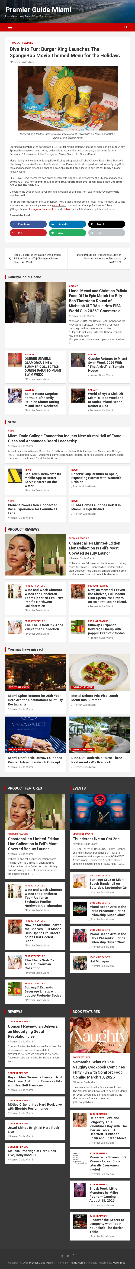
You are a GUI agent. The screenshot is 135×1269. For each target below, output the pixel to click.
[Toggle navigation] (10, 27)
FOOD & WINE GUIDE (19, 749)
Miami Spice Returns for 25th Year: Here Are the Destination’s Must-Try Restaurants (35, 700)
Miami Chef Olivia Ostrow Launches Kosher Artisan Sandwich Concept (35, 760)
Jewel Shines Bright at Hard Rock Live (33, 1130)
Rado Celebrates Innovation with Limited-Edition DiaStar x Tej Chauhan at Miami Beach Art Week (38, 258)
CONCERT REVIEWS (18, 1021)
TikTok (66, 209)
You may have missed (25, 649)
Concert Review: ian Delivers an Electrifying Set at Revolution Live (33, 1031)
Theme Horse (77, 1262)
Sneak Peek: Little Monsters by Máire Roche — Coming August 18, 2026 (103, 1195)
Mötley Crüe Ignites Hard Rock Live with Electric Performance (35, 1106)
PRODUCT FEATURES (25, 788)
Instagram (35, 209)
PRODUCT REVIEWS (24, 529)
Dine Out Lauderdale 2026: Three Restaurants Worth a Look (96, 760)
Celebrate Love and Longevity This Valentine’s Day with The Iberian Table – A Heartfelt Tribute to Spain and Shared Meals (108, 1128)
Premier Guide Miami (38, 10)
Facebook (47, 209)
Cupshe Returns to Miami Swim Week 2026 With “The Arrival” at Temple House (107, 365)
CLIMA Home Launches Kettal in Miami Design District (96, 507)
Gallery (74, 286)
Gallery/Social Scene (24, 277)
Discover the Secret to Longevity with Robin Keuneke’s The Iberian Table (106, 1226)
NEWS (13, 422)
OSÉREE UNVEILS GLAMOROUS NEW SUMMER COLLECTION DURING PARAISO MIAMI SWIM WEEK (43, 367)
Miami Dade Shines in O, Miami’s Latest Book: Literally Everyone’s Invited (107, 1163)
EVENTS (79, 788)
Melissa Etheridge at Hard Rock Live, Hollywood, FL (32, 1153)
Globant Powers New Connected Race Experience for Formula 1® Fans (33, 509)
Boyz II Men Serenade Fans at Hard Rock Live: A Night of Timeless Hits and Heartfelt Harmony (35, 1081)
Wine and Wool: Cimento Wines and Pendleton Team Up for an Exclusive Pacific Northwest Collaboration (44, 598)
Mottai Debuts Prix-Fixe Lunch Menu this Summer (94, 698)
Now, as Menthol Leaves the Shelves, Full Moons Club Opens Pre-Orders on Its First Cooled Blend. (107, 596)
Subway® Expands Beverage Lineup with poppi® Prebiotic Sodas (106, 629)
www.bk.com (59, 205)
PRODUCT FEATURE (21, 42)
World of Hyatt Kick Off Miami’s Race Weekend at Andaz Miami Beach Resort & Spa (105, 400)
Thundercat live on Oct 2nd (96, 839)
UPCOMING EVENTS (83, 834)
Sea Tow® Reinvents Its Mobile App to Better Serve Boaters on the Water (43, 480)
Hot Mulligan (99, 961)
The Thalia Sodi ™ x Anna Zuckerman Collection (44, 627)
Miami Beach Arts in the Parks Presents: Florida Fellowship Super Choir (107, 911)
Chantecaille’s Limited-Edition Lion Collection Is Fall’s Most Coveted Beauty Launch (94, 548)
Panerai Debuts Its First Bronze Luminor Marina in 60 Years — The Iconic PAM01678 (98, 258)
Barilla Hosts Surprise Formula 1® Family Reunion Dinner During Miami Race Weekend (42, 400)
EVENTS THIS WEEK (19, 687)
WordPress (118, 1262)
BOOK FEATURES (86, 1012)
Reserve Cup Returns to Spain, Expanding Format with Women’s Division (96, 478)
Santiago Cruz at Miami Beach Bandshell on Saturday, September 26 (108, 884)
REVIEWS (15, 1012)
